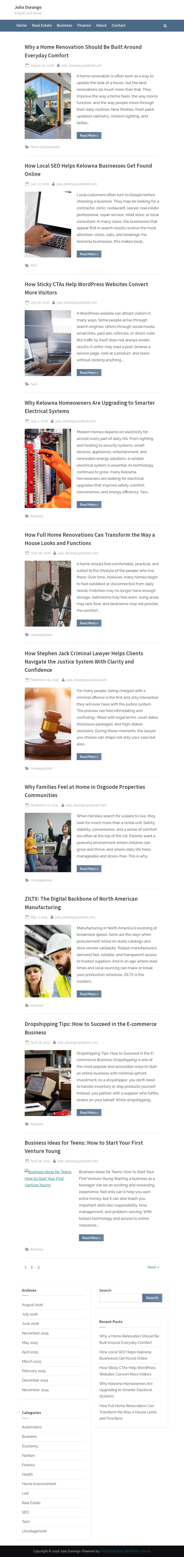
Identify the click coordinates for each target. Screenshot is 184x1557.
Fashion (28, 1455)
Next (151, 1267)
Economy (30, 1446)
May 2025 (30, 1343)
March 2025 (31, 1361)
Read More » (90, 136)
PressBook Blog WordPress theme (126, 1551)
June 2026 (30, 1323)
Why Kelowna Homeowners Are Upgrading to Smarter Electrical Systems (126, 1390)
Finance (84, 25)
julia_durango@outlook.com (81, 65)
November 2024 (35, 1390)
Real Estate (42, 25)
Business (64, 25)
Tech (34, 384)
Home (21, 25)
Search (105, 1290)
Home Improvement (45, 147)
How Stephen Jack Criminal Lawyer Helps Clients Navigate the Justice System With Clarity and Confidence (84, 661)
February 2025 (34, 1371)
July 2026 (30, 1314)
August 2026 (32, 1305)
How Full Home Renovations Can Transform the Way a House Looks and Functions (128, 1412)
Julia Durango (28, 7)
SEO (34, 265)
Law (25, 1493)
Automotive (32, 1427)
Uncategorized (41, 635)
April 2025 (30, 1352)
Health (27, 1474)
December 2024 (35, 1380)
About (101, 25)
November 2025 (35, 1333)
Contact (118, 25)
